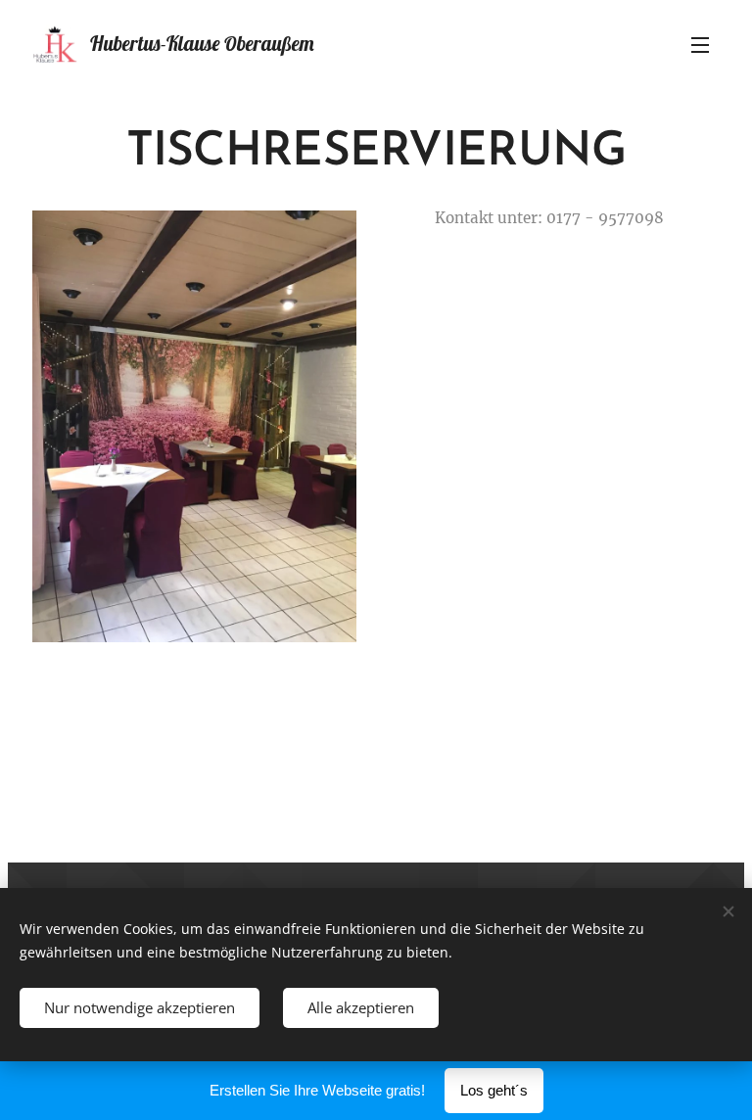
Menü (700, 44)
